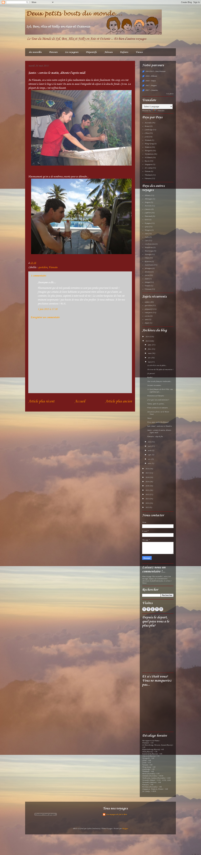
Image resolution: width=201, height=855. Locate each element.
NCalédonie (149, 154)
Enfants (124, 52)
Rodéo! (149, 377)
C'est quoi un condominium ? (158, 400)
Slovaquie (148, 268)
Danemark (148, 216)
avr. (149, 358)
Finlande (148, 140)
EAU (147, 220)
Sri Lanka (148, 168)
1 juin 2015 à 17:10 (47, 309)
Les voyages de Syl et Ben (116, 814)
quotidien (42, 267)
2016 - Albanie (151, 76)
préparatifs (149, 309)
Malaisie (148, 147)
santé (146, 319)
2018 (147, 477)
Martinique (149, 251)
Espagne (148, 223)
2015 (147, 341)
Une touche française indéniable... (159, 381)
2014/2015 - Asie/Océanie (155, 71)
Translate (161, 111)
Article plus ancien (118, 401)
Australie (148, 123)
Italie (147, 237)
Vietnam (148, 289)
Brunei (147, 126)
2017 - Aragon (150, 85)
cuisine (147, 316)
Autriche (148, 206)
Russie (147, 161)
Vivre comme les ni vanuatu (157, 408)
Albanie (147, 195)
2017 (147, 473)
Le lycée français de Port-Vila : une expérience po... (160, 390)
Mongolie (148, 151)
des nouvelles (35, 52)
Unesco (139, 52)
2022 (147, 494)
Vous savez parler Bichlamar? (158, 422)
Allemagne (148, 199)
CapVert (148, 213)
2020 (147, 486)
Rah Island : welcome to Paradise (159, 426)
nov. (150, 463)
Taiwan (147, 171)
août (150, 450)
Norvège (148, 254)
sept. (150, 455)
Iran (146, 234)
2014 (147, 337)
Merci (149, 418)
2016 (147, 469)
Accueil (80, 401)
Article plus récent (41, 401)
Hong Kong (149, 144)
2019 (147, 482)
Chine (147, 133)
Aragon (147, 202)
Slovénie (148, 272)
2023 (147, 499)
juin (149, 442)
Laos (146, 241)
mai (149, 362)
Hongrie (148, 230)
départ (147, 323)
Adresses (108, 52)
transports (148, 313)
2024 (147, 503)
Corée (147, 137)
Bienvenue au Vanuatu (155, 396)
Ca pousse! (151, 373)
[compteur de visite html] (152, 611)
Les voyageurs (71, 52)
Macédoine (149, 247)
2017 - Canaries (151, 90)
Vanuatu (53, 267)
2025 (147, 507)
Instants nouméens (154, 385)
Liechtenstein (150, 244)
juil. (149, 446)
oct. (149, 459)
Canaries (148, 209)
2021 (147, 490)
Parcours (53, 52)
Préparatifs (91, 52)
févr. (150, 349)
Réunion (148, 261)
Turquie (147, 286)
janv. (150, 345)
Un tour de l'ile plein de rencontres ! (160, 369)
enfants (147, 302)
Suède (147, 279)
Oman (147, 258)
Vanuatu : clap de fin (155, 436)
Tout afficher (170, 94)
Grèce (147, 227)
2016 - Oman (150, 81)
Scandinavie (149, 265)
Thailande (148, 175)
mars (150, 353)
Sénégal (147, 282)
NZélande (148, 157)
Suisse (147, 275)
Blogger (125, 828)
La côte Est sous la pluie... (157, 365)
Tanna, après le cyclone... (156, 404)
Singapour (148, 164)
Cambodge (148, 130)
